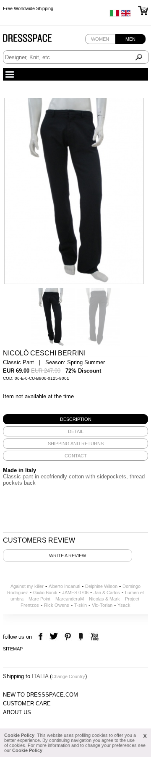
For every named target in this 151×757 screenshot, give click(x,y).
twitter (54, 636)
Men (130, 39)
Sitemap (13, 648)
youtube (93, 636)
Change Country (68, 676)
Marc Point (39, 598)
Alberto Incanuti (64, 586)
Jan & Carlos (107, 592)
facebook (41, 636)
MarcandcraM (69, 598)
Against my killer (27, 586)
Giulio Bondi (45, 592)
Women (100, 39)
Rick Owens (56, 605)
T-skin (80, 605)
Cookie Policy (19, 735)
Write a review (67, 555)
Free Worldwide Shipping (28, 8)
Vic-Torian (102, 605)
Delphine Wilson (101, 586)
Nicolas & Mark (104, 598)
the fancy (80, 636)
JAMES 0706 (75, 592)
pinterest (67, 636)
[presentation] (75, 419)
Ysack (123, 605)
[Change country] (114, 15)
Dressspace (35, 40)
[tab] (75, 419)
